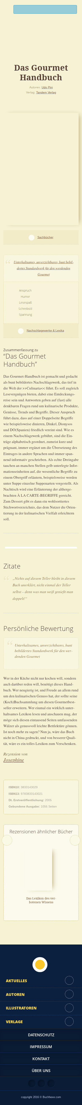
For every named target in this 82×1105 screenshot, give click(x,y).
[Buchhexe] (41, 43)
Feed (32, 1083)
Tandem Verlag (46, 92)
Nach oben (40, 964)
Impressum (41, 1046)
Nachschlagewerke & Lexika (45, 330)
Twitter (51, 1083)
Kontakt (41, 1058)
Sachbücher (45, 237)
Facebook (41, 1083)
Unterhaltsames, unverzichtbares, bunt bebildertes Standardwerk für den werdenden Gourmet (43, 268)
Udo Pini (47, 87)
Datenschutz (41, 1034)
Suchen (72, 10)
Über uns (41, 1070)
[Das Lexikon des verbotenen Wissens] (38, 869)
